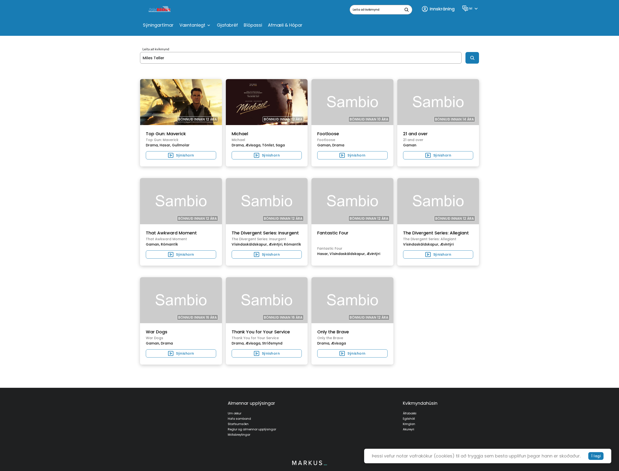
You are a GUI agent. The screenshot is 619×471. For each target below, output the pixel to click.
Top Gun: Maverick (166, 134)
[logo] (160, 10)
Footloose (328, 134)
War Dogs (156, 332)
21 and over (415, 134)
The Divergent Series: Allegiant (436, 233)
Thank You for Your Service (261, 332)
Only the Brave (333, 332)
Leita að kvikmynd (155, 49)
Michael (240, 134)
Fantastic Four (332, 233)
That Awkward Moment (171, 233)
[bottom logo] (309, 464)
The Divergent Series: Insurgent (265, 233)
